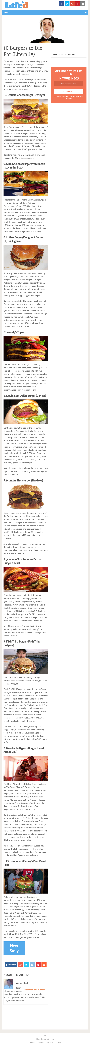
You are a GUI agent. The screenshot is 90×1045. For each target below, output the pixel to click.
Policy (59, 1042)
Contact (41, 1042)
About (32, 1042)
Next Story (14, 948)
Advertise (50, 1042)
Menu (6, 12)
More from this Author (34, 990)
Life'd (38, 1039)
